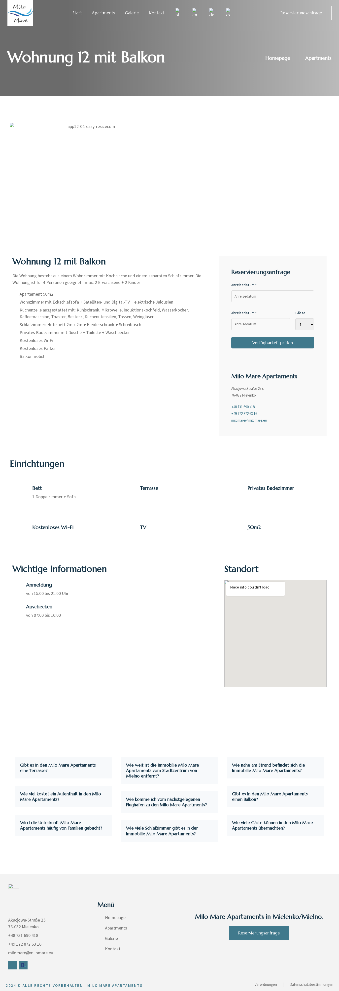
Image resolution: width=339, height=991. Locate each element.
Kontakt (156, 13)
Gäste (300, 312)
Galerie (132, 13)
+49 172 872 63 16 (244, 413)
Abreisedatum (244, 312)
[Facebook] (12, 965)
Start (77, 13)
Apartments (103, 13)
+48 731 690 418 (243, 406)
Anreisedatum (244, 284)
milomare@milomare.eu (249, 420)
